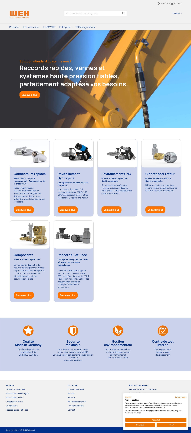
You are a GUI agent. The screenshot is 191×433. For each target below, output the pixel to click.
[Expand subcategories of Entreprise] (71, 27)
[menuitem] (15, 27)
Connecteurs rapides (15, 389)
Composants (23, 255)
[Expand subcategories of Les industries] (39, 27)
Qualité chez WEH (76, 389)
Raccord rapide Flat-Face (17, 409)
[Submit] (123, 13)
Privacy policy (180, 397)
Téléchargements (76, 405)
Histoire (71, 397)
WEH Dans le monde (77, 401)
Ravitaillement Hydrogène (69, 176)
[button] (177, 13)
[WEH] (19, 14)
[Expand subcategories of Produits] (19, 27)
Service (71, 393)
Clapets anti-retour (14, 401)
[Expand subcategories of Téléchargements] (96, 27)
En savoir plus (29, 94)
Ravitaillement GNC (15, 397)
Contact (71, 409)
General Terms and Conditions (143, 389)
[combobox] (95, 13)
